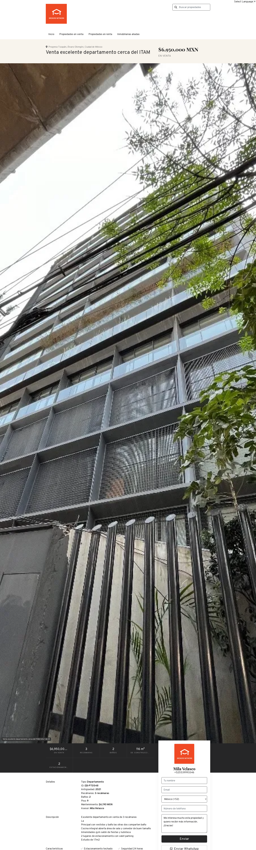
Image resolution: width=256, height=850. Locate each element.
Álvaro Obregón (75, 47)
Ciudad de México (93, 47)
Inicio (51, 34)
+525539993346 (184, 772)
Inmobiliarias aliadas (128, 34)
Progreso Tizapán (57, 47)
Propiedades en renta (100, 34)
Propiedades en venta (71, 34)
